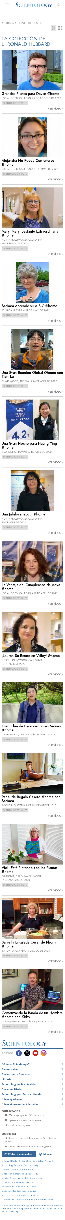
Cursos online (10, 1069)
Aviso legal (15, 1211)
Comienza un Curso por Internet (18, 1169)
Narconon (31, 1182)
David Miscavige (31, 1165)
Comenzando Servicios (16, 1074)
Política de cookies (43, 1208)
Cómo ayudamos (12, 1099)
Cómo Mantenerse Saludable (20, 1104)
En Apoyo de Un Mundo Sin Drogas (19, 1186)
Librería (6, 1079)
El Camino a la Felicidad (13, 1182)
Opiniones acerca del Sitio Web (25, 1120)
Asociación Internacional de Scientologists (22, 1178)
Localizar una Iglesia (19, 1125)
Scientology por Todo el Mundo (22, 1094)
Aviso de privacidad (23, 1208)
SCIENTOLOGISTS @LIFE (15, 103)
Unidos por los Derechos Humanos (19, 1191)
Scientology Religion (12, 1165)
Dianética (26, 1161)
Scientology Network (43, 1161)
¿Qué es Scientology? (16, 1064)
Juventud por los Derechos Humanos (20, 1195)
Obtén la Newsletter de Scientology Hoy (29, 1146)
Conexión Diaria (11, 1089)
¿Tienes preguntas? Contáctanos (26, 1115)
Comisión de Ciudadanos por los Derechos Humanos (28, 1199)
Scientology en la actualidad (19, 1084)
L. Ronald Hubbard (11, 1161)
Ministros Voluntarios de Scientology (20, 1173)
